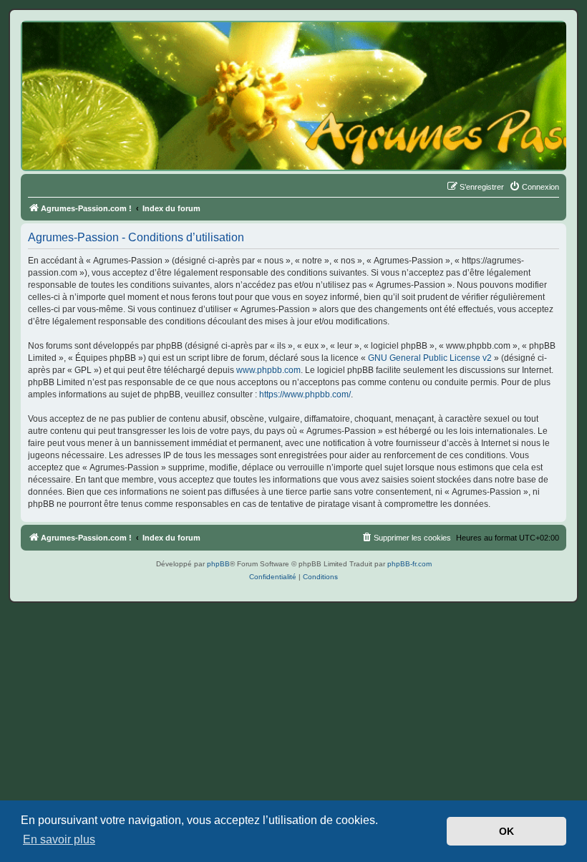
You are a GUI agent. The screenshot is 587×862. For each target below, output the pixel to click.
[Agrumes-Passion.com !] (85, 47)
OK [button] (506, 831)
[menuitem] (534, 187)
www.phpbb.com (268, 370)
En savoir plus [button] (59, 839)
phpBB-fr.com (409, 564)
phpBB (218, 564)
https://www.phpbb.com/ (305, 394)
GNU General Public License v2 (430, 358)
